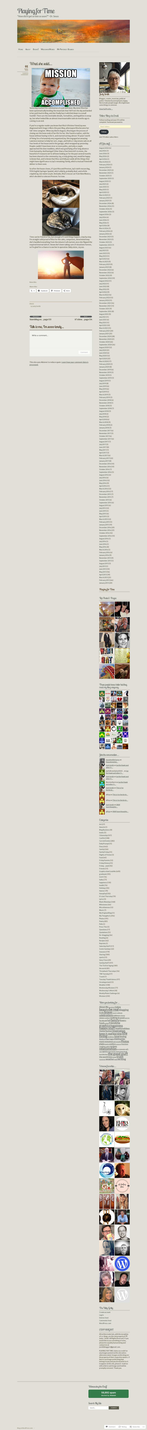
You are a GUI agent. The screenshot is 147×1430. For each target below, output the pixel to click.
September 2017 (105, 439)
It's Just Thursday (105, 896)
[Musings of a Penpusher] (106, 1279)
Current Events (104, 841)
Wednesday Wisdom (106, 988)
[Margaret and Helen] (106, 1263)
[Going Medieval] (106, 1185)
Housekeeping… (112, 762)
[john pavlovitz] (122, 1232)
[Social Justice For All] (122, 1217)
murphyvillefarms (112, 760)
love (116, 1036)
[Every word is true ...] (122, 655)
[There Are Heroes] (122, 609)
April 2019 (103, 392)
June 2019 (102, 386)
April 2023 (103, 259)
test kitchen (103, 1054)
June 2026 (103, 154)
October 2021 (104, 309)
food (101, 1023)
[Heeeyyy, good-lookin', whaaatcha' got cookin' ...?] (106, 609)
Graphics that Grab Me (107, 871)
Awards (102, 827)
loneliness (111, 1037)
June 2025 (103, 187)
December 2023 (105, 237)
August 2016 (103, 475)
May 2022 (102, 289)
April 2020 (103, 359)
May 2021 (102, 323)
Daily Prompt (104, 844)
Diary (101, 847)
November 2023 (105, 239)
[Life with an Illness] (122, 1201)
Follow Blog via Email (108, 115)
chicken (101, 1018)
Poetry (101, 921)
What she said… (41, 63)
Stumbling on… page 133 (40, 318)
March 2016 (103, 489)
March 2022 (103, 295)
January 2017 (104, 461)
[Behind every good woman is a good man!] (106, 640)
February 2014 (104, 553)
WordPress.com (105, 1323)
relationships (108, 1049)
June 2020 (103, 353)
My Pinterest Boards (65, 49)
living (103, 1036)
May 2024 (103, 223)
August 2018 (103, 411)
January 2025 (104, 201)
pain (114, 1042)
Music (101, 910)
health (101, 885)
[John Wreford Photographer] (106, 1092)
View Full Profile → (106, 109)
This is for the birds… (120, 795)
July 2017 (102, 444)
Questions (103, 930)
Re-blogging (104, 935)
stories (113, 1052)
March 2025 (103, 195)
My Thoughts (104, 916)
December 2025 (105, 170)
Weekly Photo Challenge (108, 993)
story (118, 1052)
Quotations (103, 932)
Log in (101, 1315)
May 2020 (103, 356)
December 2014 (105, 528)
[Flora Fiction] (122, 1123)
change (122, 1015)
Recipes (102, 941)
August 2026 (104, 148)
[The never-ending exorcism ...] (122, 640)
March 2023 (103, 262)
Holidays (102, 888)
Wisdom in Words (48, 49)
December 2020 (105, 336)
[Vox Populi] (106, 1201)
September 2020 (105, 345)
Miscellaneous (104, 907)
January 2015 (104, 525)
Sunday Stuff (104, 963)
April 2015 (103, 517)
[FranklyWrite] (106, 1217)
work (116, 1059)
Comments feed (105, 1321)
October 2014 (104, 533)
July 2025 (102, 184)
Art (100, 824)
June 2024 (103, 220)
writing (122, 1059)
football (106, 1023)
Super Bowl (123, 1052)
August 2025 (104, 181)
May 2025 (102, 190)
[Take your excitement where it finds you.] (122, 671)
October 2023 (104, 242)
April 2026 (103, 159)
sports (101, 957)
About (28, 49)
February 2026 (104, 165)
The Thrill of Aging (106, 966)
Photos (101, 919)
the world (102, 968)
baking (118, 1007)
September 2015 (105, 503)
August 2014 (103, 539)
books (101, 833)
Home (20, 49)
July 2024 (102, 217)
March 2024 (103, 228)
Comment (84, 352)
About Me (103, 1007)
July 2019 (102, 384)
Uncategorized (104, 982)
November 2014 (105, 530)
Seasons (102, 952)
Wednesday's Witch (106, 991)
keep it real (105, 1033)
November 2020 (105, 339)
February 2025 (104, 198)
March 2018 (103, 422)
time (110, 1057)
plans (101, 1044)
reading (102, 1047)
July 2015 (102, 508)
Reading (102, 938)
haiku (101, 880)
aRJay (108, 812)
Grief (101, 877)
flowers (122, 1020)
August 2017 (103, 442)
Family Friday (104, 852)
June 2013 (102, 569)
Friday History (104, 863)
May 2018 (102, 417)
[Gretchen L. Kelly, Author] (106, 1248)
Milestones (103, 905)
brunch (114, 1013)
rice (118, 1049)
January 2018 (104, 428)
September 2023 (105, 245)
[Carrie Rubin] (106, 1294)
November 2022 (105, 273)
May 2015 (102, 514)
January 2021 (104, 334)
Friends (102, 869)
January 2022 (104, 300)
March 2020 (103, 361)
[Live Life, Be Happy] (122, 1092)
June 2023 (103, 253)
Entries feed (103, 1318)
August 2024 (104, 214)
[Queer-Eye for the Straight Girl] (122, 624)
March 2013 (103, 577)
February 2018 (104, 425)
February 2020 (104, 364)
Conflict (102, 838)
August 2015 (103, 505)
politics (113, 1044)
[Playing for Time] (106, 1077)
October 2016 (104, 469)
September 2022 (105, 278)
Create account (104, 1312)
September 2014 (105, 536)
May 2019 (102, 389)
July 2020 (102, 350)
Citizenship (103, 835)
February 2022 (104, 298)
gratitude (102, 874)
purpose (118, 1044)
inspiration (118, 1030)
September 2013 (105, 561)
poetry (107, 1044)
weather (110, 1059)
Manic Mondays (105, 902)
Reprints (102, 943)
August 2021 (103, 314)
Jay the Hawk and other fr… (117, 772)
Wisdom (102, 996)
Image (32, 304)
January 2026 (104, 167)
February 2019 (104, 397)
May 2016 (102, 483)
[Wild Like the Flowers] (106, 1108)
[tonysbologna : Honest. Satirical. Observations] (122, 1139)
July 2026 (102, 151)
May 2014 (102, 547)
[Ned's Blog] (122, 1279)
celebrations (106, 1015)
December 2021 (105, 303)
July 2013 (102, 566)
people (118, 1042)
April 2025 (103, 192)
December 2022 (105, 270)
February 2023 (104, 264)
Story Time (103, 960)
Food (101, 858)
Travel (101, 977)
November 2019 (105, 372)
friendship (114, 1023)
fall (108, 1020)
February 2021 (104, 331)
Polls (101, 924)
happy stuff (107, 1028)
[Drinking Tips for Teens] (106, 1232)
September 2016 (105, 472)
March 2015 (103, 519)
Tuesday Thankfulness (107, 979)
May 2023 (102, 256)
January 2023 (104, 267)
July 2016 (102, 478)
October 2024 (104, 209)
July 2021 (102, 317)
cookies (107, 1018)
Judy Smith (37, 306)
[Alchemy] (122, 1154)
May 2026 (103, 156)
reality (107, 1047)
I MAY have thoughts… (113, 806)
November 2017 (105, 433)
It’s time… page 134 (83, 318)
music (101, 1041)
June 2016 (102, 480)
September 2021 (105, 311)
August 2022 (104, 281)
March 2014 (103, 550)
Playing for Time (35, 11)
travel (114, 1057)
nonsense (109, 1041)
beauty (104, 1009)
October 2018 (104, 406)
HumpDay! (103, 894)
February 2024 (104, 231)
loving (123, 1036)
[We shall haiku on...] (106, 671)
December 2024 (105, 203)
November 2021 (105, 306)
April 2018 (103, 420)
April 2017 (103, 453)
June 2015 (102, 511)
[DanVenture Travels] (106, 1139)
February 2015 (104, 522)
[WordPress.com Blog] (122, 1263)
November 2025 (105, 173)
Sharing (102, 955)
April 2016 (103, 486)
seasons (122, 1049)
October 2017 (104, 436)
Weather (102, 985)
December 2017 (105, 431)
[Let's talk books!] (106, 655)
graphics (104, 1025)
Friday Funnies (104, 860)
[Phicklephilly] (122, 1170)
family (101, 849)
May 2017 (102, 450)
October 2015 (104, 500)
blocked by (111, 1394)
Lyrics (101, 899)
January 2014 (104, 555)
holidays (126, 1028)
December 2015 (105, 494)
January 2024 (104, 234)
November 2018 (105, 403)
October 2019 (104, 375)
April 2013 (103, 575)
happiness (103, 883)
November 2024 (105, 206)
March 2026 (103, 162)
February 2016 (104, 492)
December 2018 (105, 400)
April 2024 (103, 226)
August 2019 (103, 381)
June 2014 (102, 544)
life (124, 1033)
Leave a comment (24, 73)
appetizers (112, 1007)
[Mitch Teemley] (122, 1077)
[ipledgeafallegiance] (106, 1154)
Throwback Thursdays (107, 971)
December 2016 (105, 464)
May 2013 (102, 572)
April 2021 (103, 325)
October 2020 (104, 342)
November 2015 (105, 497)
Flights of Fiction (105, 855)
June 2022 (103, 287)
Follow (104, 132)
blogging (124, 1009)
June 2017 (102, 447)
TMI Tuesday (104, 974)
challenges (116, 1015)
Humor (101, 891)
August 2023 (104, 248)
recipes (113, 1046)
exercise (127, 1018)
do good (121, 1018)
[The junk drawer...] (106, 624)
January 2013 (104, 583)
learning (117, 1033)
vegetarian (102, 1059)
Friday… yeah (104, 866)
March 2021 (103, 328)
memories (119, 1039)
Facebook (103, 1021)
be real (114, 1009)
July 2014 (102, 541)
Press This (103, 927)
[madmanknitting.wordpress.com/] (122, 1294)
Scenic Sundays (105, 949)
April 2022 (103, 292)
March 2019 (103, 395)
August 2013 (103, 564)
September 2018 (105, 408)
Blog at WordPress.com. (25, 1428)
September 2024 (105, 212)
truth (120, 1056)
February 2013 (104, 580)
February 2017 (104, 458)
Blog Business (104, 830)
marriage (109, 1039)
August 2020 (104, 347)
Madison (102, 1039)
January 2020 (104, 367)
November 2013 (105, 558)
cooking (113, 1017)
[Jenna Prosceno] (106, 1123)
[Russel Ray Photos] (106, 1170)
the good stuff (118, 1054)
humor (108, 1031)
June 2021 (102, 320)
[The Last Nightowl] (122, 1108)
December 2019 (105, 370)
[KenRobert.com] (122, 1248)
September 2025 (105, 178)
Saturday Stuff (104, 946)
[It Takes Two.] (122, 1185)
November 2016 (105, 467)
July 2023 (102, 251)
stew (109, 1052)
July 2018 (102, 414)
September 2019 (105, 378)
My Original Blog (105, 913)
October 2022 (104, 275)
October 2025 (104, 176)
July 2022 (102, 284)
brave (108, 1012)
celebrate (119, 1013)
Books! (36, 49)
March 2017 (103, 456)
